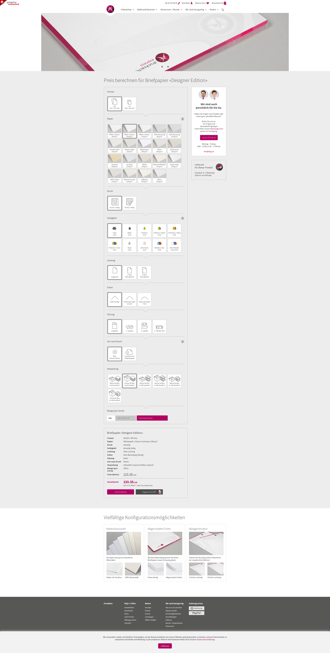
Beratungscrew (217, 128)
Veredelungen (171, 617)
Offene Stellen (150, 620)
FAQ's (126, 614)
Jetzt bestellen (120, 492)
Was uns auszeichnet (174, 607)
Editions (169, 620)
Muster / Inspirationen (174, 623)
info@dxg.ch (209, 151)
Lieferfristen (129, 617)
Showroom (170, 626)
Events (147, 614)
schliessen (165, 646)
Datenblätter (129, 607)
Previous (95, 42)
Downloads (128, 610)
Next (234, 42)
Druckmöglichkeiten (173, 614)
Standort (127, 623)
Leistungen (149, 617)
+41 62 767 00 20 (209, 137)
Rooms (147, 610)
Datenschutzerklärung (206, 639)
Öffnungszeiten (130, 620)
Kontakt (148, 607)
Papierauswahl (171, 610)
